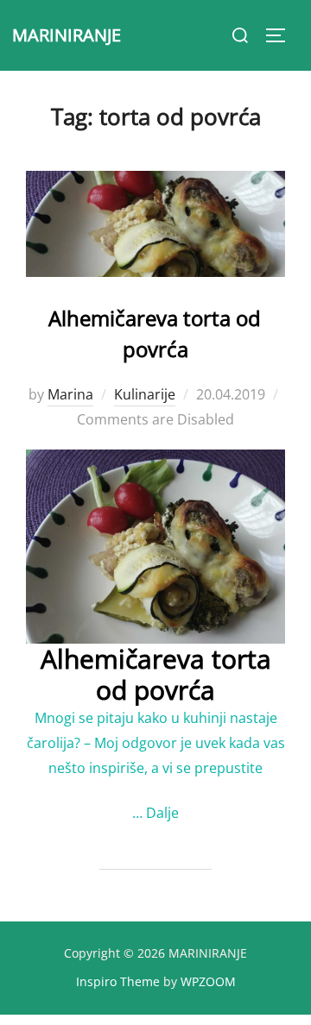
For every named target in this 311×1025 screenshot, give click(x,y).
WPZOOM (208, 981)
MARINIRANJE (66, 35)
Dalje (162, 812)
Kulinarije (144, 394)
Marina (70, 394)
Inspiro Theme (118, 981)
